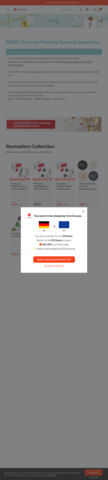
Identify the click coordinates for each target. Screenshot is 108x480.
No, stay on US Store (54, 265)
